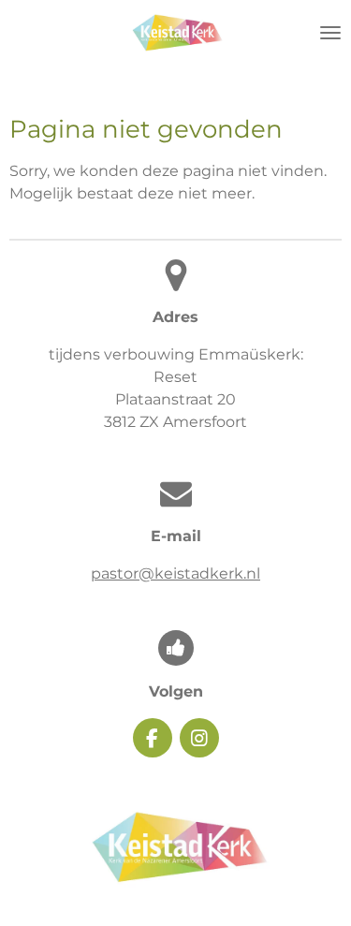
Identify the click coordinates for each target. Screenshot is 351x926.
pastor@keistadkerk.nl (175, 573)
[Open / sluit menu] (330, 33)
